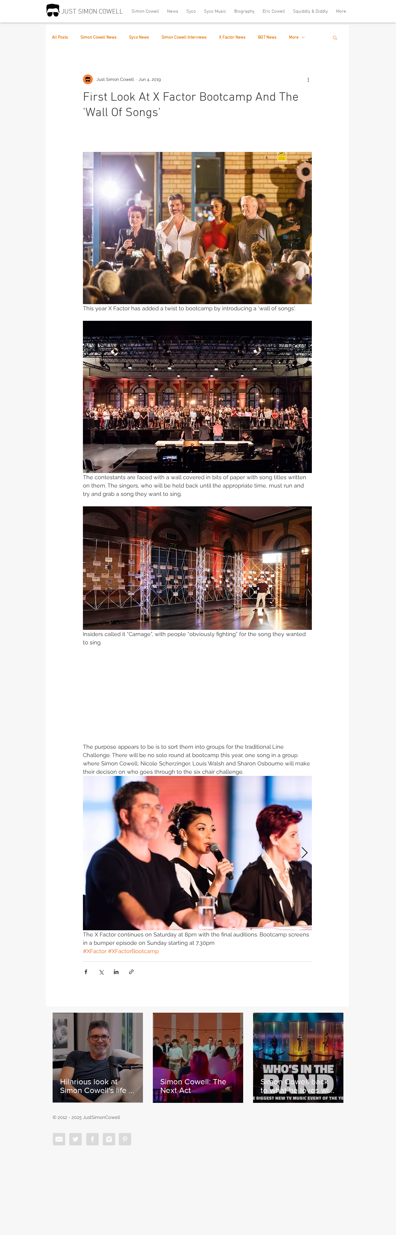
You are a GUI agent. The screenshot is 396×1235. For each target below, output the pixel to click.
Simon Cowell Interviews (184, 37)
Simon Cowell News (98, 37)
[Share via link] (131, 972)
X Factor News (232, 37)
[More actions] (308, 79)
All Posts (60, 37)
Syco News (139, 37)
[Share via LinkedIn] (116, 972)
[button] (335, 37)
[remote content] (197, 699)
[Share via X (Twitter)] (101, 972)
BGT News (267, 37)
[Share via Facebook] (86, 972)
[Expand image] (197, 853)
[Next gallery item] (304, 853)
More (294, 37)
